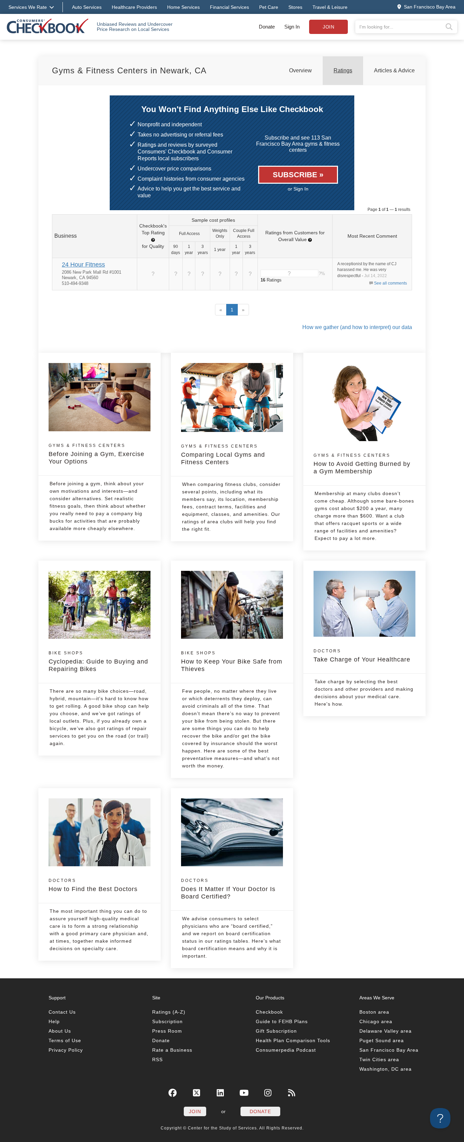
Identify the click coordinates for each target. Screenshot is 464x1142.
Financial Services (229, 7)
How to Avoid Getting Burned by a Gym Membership (362, 464)
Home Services (183, 7)
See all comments (390, 283)
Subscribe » (298, 174)
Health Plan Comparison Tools (293, 1040)
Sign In (292, 27)
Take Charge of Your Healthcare (362, 656)
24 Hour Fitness (83, 264)
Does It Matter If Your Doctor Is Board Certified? (228, 889)
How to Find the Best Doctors (93, 885)
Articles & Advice (394, 70)
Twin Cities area (379, 1059)
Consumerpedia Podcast (286, 1050)
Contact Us (62, 1012)
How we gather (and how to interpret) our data (357, 327)
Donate (267, 27)
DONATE (260, 1111)
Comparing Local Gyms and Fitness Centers (223, 455)
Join (328, 27)
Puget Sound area (381, 1040)
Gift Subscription (276, 1031)
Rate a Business (172, 1050)
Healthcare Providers (134, 7)
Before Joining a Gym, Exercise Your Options (96, 454)
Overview (300, 70)
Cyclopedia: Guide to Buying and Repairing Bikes (98, 661)
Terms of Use (65, 1040)
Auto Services (87, 7)
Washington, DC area (385, 1069)
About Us (60, 1031)
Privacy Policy (66, 1050)
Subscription (167, 1021)
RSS (157, 1059)
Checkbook (269, 1012)
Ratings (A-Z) (168, 1012)
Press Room (167, 1031)
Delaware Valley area (385, 1031)
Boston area (374, 1012)
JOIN (195, 1111)
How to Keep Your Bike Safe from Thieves (231, 661)
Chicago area (375, 1021)
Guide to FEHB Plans (282, 1021)
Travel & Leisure (330, 7)
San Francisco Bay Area (388, 1050)
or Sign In (298, 189)
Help (54, 1021)
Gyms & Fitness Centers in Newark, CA (129, 70)
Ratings (343, 70)
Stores (295, 7)
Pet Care (268, 7)
